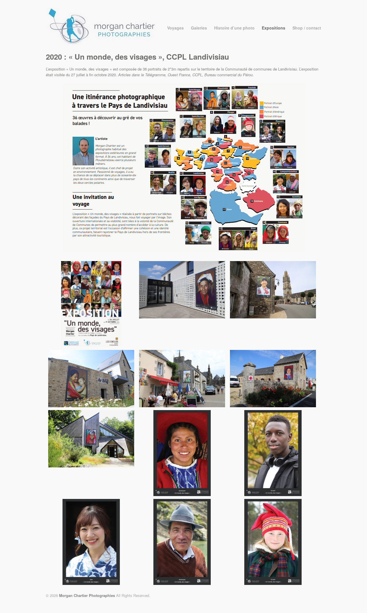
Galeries (199, 28)
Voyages (175, 28)
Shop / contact (306, 28)
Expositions (273, 28)
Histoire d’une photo (234, 28)
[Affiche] (91, 345)
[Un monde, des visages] (182, 317)
